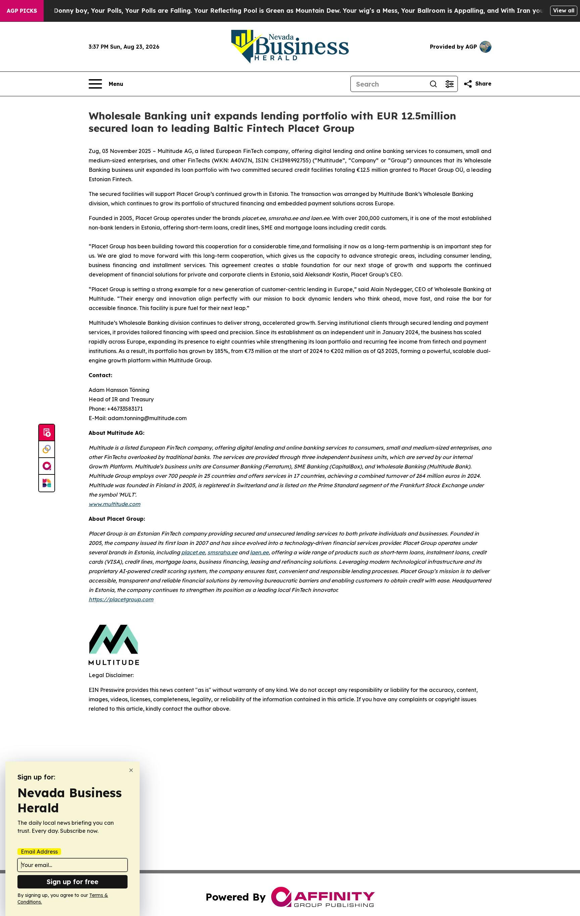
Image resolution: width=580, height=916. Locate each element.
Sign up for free (72, 881)
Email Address (39, 851)
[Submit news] (46, 432)
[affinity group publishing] (46, 466)
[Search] (433, 84)
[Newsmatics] (46, 483)
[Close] (131, 770)
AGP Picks (22, 10)
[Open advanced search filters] (449, 84)
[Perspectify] (46, 449)
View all (563, 10)
